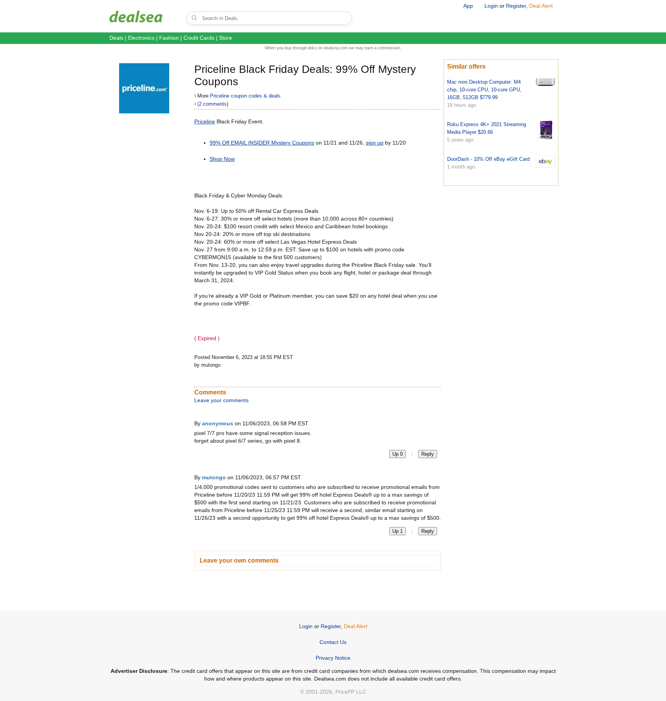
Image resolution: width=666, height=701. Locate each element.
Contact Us (333, 642)
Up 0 (397, 454)
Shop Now (222, 159)
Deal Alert (541, 6)
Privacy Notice (333, 658)
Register (516, 6)
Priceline (204, 121)
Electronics (141, 38)
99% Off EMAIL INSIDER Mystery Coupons (262, 143)
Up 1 (397, 531)
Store (225, 38)
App (468, 6)
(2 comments (212, 104)
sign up (374, 143)
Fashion (169, 38)
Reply (427, 454)
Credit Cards (198, 38)
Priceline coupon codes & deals (245, 96)
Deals (116, 38)
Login (491, 6)
